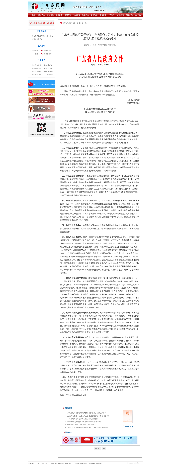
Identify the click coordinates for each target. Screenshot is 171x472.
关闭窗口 (98, 448)
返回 (103, 448)
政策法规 (80, 23)
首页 (73, 23)
